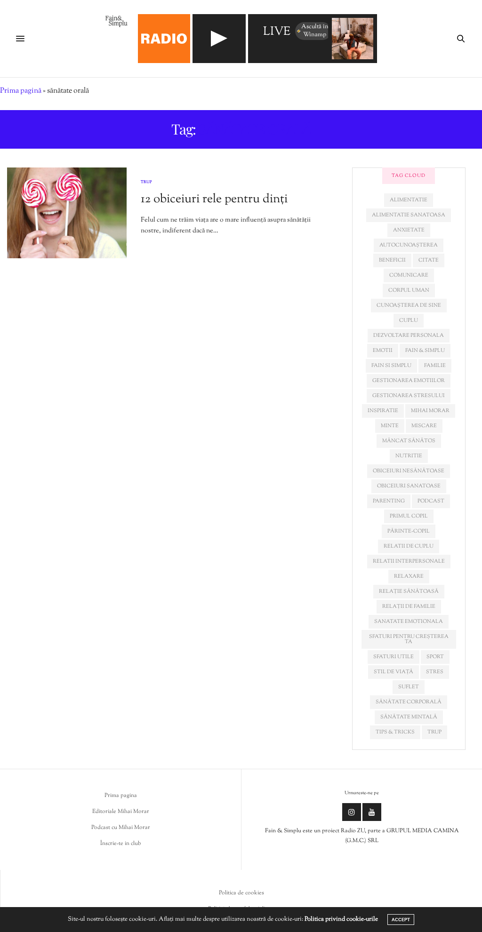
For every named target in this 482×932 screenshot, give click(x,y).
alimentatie (408, 200)
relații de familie (408, 606)
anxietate (409, 230)
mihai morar (430, 410)
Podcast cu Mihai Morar (120, 827)
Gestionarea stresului (408, 395)
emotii (383, 350)
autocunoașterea (408, 245)
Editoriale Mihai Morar (120, 811)
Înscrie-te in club (120, 843)
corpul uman (408, 290)
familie (435, 365)
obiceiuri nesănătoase (408, 471)
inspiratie (383, 410)
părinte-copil (408, 531)
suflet (408, 687)
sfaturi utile (393, 657)
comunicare (408, 275)
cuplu (408, 320)
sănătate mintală (408, 717)
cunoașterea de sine (409, 305)
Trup (146, 182)
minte (390, 426)
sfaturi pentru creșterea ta (409, 639)
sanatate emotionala (408, 621)
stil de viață (393, 672)
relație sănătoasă (409, 591)
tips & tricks (395, 732)
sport (435, 657)
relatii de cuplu (409, 546)
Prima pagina (120, 795)
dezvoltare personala (408, 335)
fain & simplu (425, 350)
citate (428, 260)
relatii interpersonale (409, 561)
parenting (389, 501)
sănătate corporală (409, 702)
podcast (431, 501)
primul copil (409, 516)
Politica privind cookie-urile (341, 919)
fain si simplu (391, 365)
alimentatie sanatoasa (408, 215)
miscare (424, 426)
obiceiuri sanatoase (409, 486)
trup (434, 732)
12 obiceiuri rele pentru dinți (214, 199)
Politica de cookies (241, 893)
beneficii (392, 260)
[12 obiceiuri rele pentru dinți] (67, 212)
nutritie (408, 456)
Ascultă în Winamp (315, 31)
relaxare (409, 576)
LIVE (276, 32)
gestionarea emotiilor (408, 380)
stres (434, 672)
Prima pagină (20, 91)
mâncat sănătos (408, 441)
